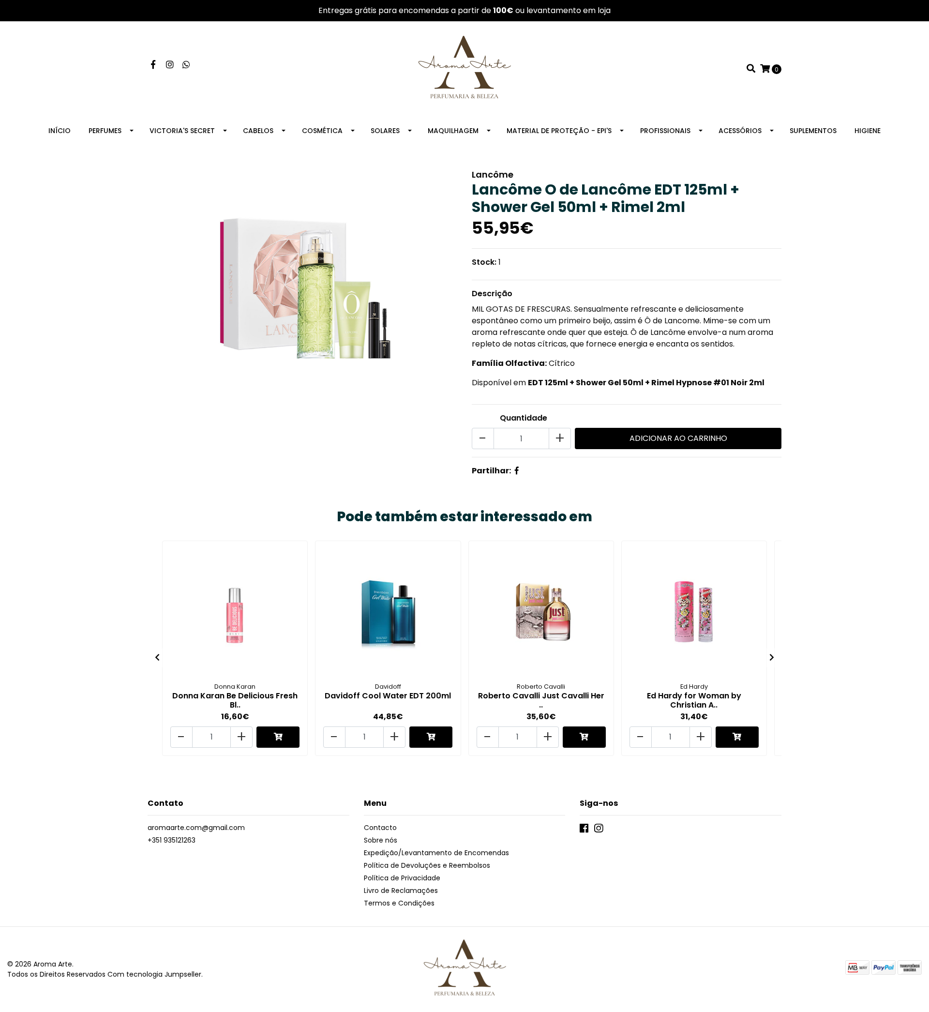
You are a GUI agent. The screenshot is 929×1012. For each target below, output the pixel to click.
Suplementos (813, 131)
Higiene (867, 131)
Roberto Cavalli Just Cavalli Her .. (541, 700)
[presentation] (157, 657)
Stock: (484, 262)
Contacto (380, 827)
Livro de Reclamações (401, 890)
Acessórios (740, 131)
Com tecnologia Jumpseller (154, 974)
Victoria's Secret (182, 131)
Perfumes (105, 131)
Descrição (492, 293)
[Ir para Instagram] (170, 65)
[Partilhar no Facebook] (517, 470)
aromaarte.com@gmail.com (196, 827)
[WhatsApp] (186, 65)
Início (59, 131)
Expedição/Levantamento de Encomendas (436, 853)
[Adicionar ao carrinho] (278, 737)
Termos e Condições (399, 903)
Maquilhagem (453, 131)
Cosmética (322, 131)
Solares (385, 131)
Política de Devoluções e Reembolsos (427, 865)
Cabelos (258, 131)
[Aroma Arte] (464, 68)
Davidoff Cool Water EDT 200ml (388, 695)
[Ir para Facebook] (153, 65)
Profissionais (665, 131)
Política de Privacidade (402, 878)
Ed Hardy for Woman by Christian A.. (694, 700)
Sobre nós (380, 840)
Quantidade (523, 417)
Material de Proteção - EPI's (559, 131)
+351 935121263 (171, 840)
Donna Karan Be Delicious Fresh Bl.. (235, 700)
